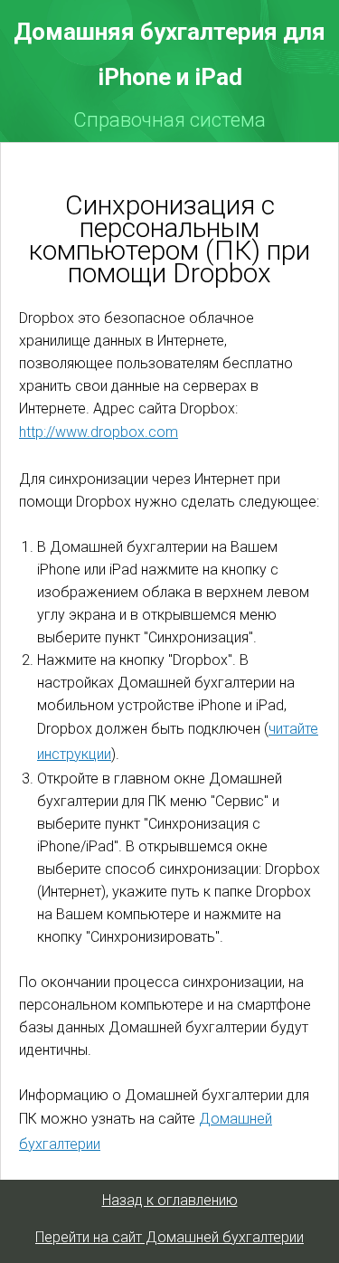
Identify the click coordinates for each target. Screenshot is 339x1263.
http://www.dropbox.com (98, 432)
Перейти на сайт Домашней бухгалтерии (169, 1237)
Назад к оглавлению (170, 1200)
